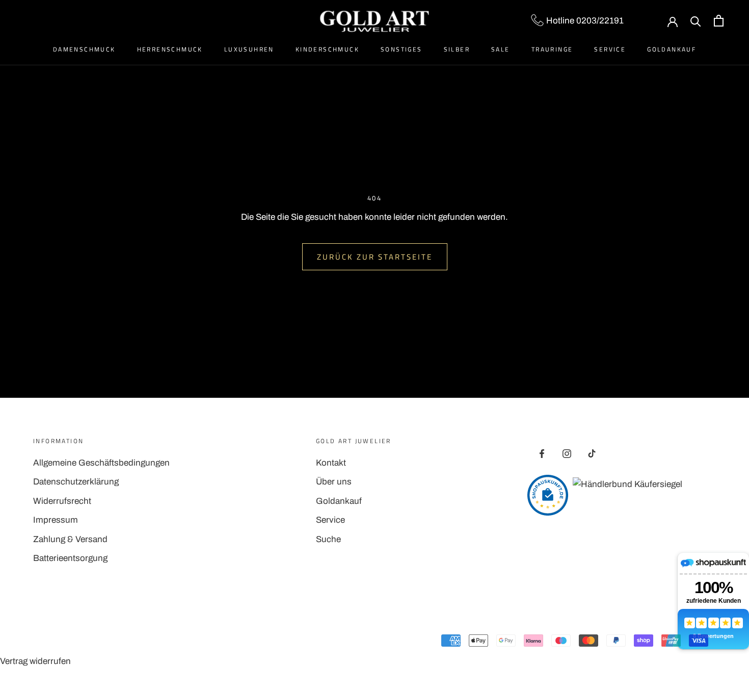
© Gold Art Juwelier (78, 642)
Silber (457, 49)
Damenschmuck (84, 49)
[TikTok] (591, 453)
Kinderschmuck (327, 49)
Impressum (55, 520)
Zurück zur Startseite (375, 257)
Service (610, 49)
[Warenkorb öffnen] (719, 21)
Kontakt (331, 463)
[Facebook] (542, 453)
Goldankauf (671, 49)
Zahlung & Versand (70, 539)
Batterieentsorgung (70, 558)
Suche (328, 539)
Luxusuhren (249, 49)
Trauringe (552, 49)
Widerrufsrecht (62, 501)
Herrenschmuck (170, 49)
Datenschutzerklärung (76, 482)
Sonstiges (401, 49)
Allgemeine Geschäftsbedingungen (101, 463)
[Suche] (695, 20)
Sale (500, 49)
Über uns (334, 482)
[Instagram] (567, 453)
